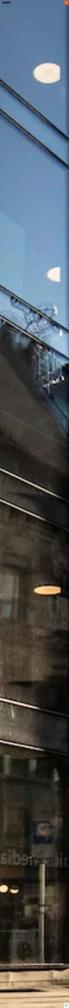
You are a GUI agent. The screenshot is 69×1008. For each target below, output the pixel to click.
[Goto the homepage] (6, 2)
